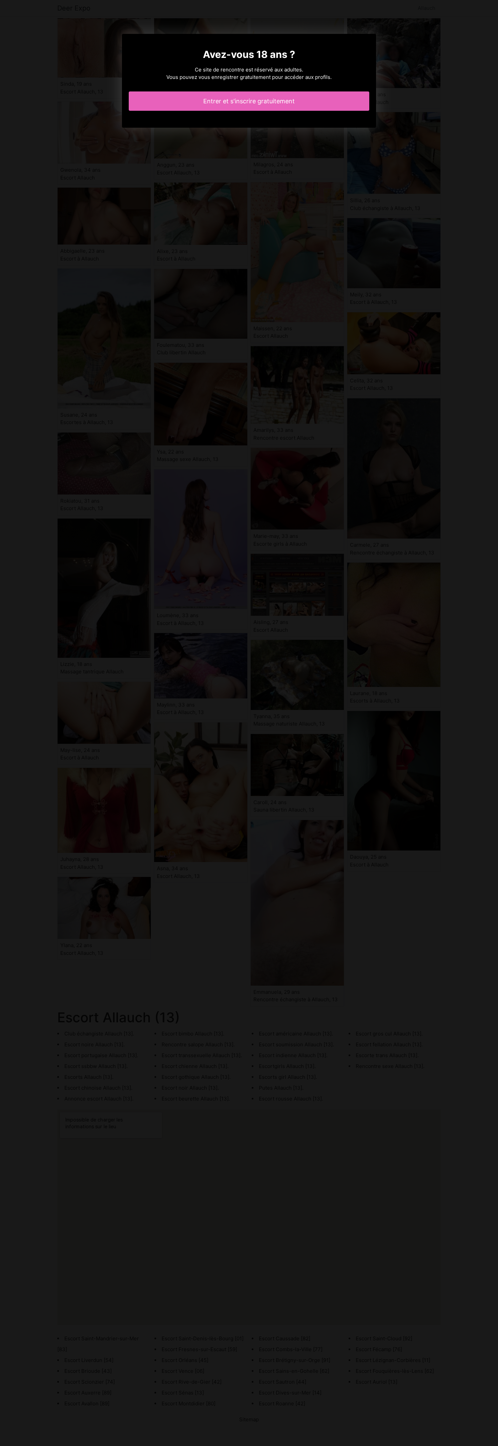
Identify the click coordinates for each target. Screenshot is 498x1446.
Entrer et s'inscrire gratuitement (249, 101)
